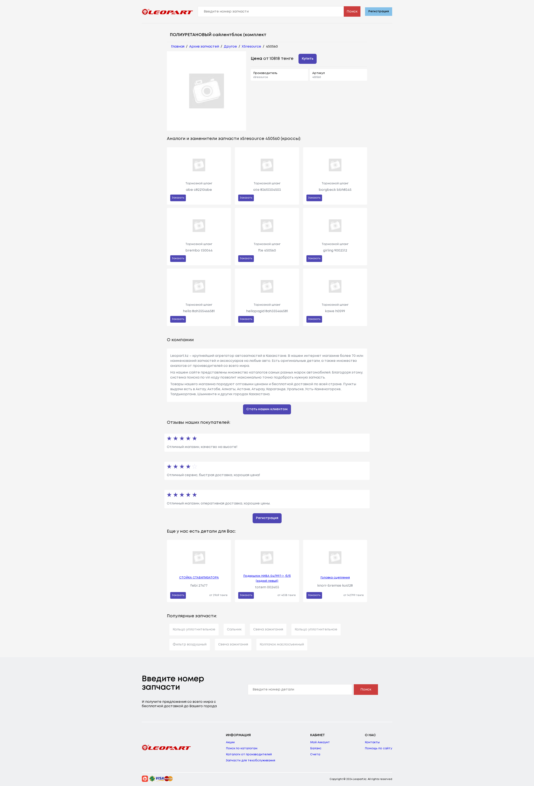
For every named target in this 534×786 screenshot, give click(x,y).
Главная (177, 46)
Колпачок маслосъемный (282, 644)
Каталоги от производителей (249, 754)
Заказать (178, 198)
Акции (230, 742)
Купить (307, 58)
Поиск (352, 11)
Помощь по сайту (378, 748)
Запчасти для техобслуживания (250, 760)
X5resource (251, 46)
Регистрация (378, 11)
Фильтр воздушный (190, 644)
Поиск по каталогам (241, 748)
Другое (230, 46)
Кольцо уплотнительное (194, 629)
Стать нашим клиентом (267, 409)
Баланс (315, 748)
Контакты (372, 742)
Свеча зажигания (268, 629)
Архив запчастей (204, 46)
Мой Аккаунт (320, 742)
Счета (315, 754)
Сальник (234, 629)
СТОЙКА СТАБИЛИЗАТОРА (199, 577)
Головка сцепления (335, 577)
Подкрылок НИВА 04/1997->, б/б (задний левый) (267, 578)
